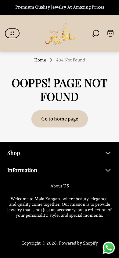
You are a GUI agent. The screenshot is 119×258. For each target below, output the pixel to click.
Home (40, 59)
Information (22, 169)
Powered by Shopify (78, 243)
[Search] (96, 33)
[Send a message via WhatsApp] (109, 248)
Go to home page (59, 119)
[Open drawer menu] (12, 33)
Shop (13, 152)
